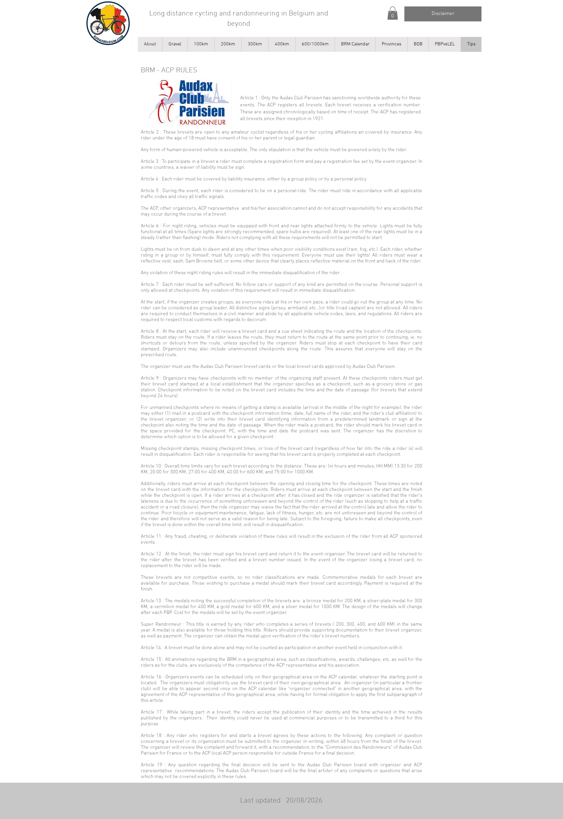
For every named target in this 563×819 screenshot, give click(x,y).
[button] (392, 13)
